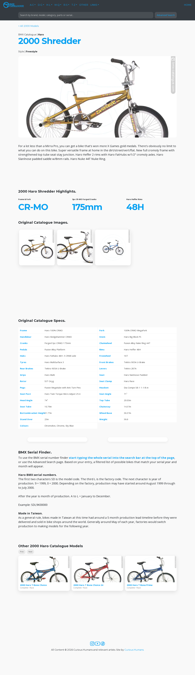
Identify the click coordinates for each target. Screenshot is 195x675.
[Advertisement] (97, 176)
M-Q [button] (57, 5)
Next (30, 551)
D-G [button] (40, 5)
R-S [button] (66, 5)
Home (188, 5)
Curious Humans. (134, 649)
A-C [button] (32, 5)
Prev (22, 551)
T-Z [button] (73, 5)
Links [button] (93, 5)
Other (83, 5)
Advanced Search (166, 15)
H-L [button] (48, 5)
